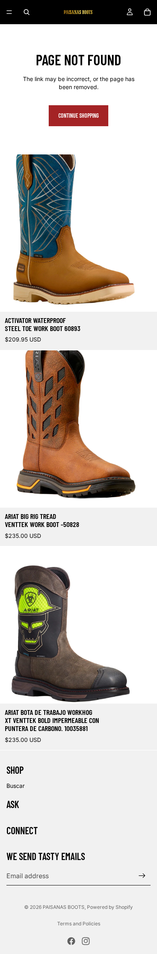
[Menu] (9, 12)
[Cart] (147, 12)
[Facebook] (71, 941)
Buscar (15, 785)
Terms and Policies (78, 924)
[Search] (26, 12)
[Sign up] (142, 875)
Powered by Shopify (110, 907)
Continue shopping (78, 115)
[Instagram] (86, 941)
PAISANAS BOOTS (64, 907)
